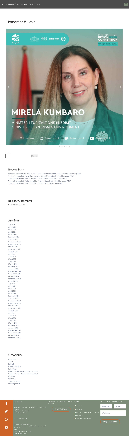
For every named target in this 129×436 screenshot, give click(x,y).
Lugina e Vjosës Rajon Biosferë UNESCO (23, 374)
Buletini (11, 364)
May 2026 (12, 229)
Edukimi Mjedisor (14, 366)
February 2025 (13, 266)
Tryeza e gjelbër (14, 381)
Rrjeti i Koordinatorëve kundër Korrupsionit (86, 414)
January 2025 (13, 269)
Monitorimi (78, 409)
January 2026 (13, 239)
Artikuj (10, 362)
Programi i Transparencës (83, 418)
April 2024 (12, 291)
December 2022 (14, 330)
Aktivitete (12, 359)
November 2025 (14, 244)
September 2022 (14, 338)
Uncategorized (14, 384)
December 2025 (14, 242)
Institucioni (78, 406)
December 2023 (14, 301)
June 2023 (12, 316)
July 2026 (11, 225)
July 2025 (11, 254)
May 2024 (12, 289)
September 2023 (14, 308)
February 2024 (13, 296)
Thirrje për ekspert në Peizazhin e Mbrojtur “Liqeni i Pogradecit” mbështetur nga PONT (41, 176)
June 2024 (12, 286)
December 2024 (14, 271)
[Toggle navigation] (126, 4)
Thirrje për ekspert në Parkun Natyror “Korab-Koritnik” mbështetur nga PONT (37, 179)
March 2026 (12, 234)
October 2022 (13, 335)
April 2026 (12, 232)
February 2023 (13, 325)
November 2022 (14, 333)
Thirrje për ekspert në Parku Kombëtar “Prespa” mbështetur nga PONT (35, 183)
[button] (8, 87)
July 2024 (11, 284)
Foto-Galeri (12, 369)
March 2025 (12, 264)
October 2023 (13, 306)
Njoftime (11, 376)
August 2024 (13, 281)
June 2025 (12, 257)
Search (7, 153)
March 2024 (12, 293)
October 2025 (13, 247)
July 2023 (11, 313)
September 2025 (14, 249)
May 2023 (12, 318)
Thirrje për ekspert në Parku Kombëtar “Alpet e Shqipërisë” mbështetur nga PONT (39, 181)
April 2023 (12, 320)
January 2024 (13, 298)
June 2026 (12, 227)
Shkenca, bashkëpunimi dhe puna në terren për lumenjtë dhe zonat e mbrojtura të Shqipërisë (44, 174)
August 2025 (13, 252)
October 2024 (13, 276)
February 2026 (13, 237)
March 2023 (12, 323)
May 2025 (12, 259)
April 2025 (12, 261)
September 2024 (14, 279)
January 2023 (13, 328)
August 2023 (13, 311)
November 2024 (14, 274)
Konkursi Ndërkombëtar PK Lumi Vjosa (23, 371)
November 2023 (14, 303)
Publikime (12, 379)
